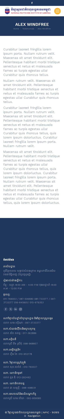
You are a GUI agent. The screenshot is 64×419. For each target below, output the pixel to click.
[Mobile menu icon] (57, 11)
